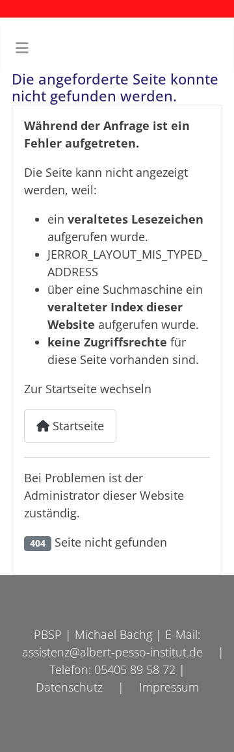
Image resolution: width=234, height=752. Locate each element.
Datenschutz (69, 687)
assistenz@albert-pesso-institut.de (112, 652)
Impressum (169, 687)
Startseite (76, 426)
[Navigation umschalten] (22, 49)
